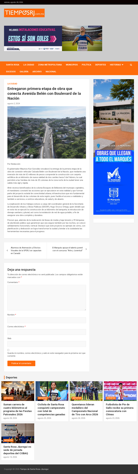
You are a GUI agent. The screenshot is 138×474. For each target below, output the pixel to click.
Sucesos (11, 71)
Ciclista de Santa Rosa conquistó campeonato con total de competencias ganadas (51, 409)
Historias (115, 65)
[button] (53, 38)
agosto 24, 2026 (78, 418)
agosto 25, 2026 (44, 418)
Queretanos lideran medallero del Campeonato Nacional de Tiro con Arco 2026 (85, 409)
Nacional (51, 71)
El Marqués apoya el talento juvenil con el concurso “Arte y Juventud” (67, 249)
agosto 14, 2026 (10, 457)
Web (9, 338)
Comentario (13, 282)
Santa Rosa (12, 65)
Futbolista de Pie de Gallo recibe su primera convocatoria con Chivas (119, 409)
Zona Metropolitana (50, 65)
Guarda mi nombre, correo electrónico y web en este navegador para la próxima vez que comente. (46, 354)
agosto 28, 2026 (10, 418)
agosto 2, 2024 (13, 103)
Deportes (100, 65)
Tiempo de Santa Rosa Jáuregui (34, 469)
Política (86, 65)
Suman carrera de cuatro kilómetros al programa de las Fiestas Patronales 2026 (17, 409)
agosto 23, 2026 (113, 418)
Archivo (37, 71)
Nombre (11, 315)
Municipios (72, 65)
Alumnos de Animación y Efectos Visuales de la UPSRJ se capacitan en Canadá (26, 250)
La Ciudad (28, 65)
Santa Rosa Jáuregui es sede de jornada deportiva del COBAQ (17, 450)
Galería (24, 71)
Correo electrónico (16, 326)
